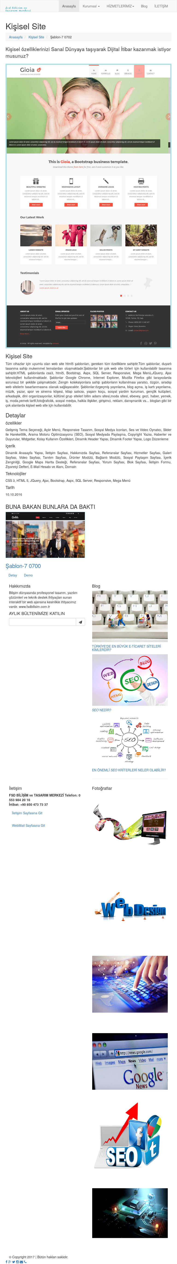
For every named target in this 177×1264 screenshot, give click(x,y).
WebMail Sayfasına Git (28, 825)
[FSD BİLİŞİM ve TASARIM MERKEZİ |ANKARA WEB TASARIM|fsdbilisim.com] (18, 6)
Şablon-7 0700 (23, 565)
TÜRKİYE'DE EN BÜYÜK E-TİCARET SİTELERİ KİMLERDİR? (126, 648)
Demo (28, 575)
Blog (144, 6)
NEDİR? (101, 710)
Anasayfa (69, 6)
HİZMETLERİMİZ (119, 6)
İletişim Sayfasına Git (27, 813)
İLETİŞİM (161, 6)
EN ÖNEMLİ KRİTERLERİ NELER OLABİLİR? (129, 770)
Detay (13, 575)
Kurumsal (90, 6)
